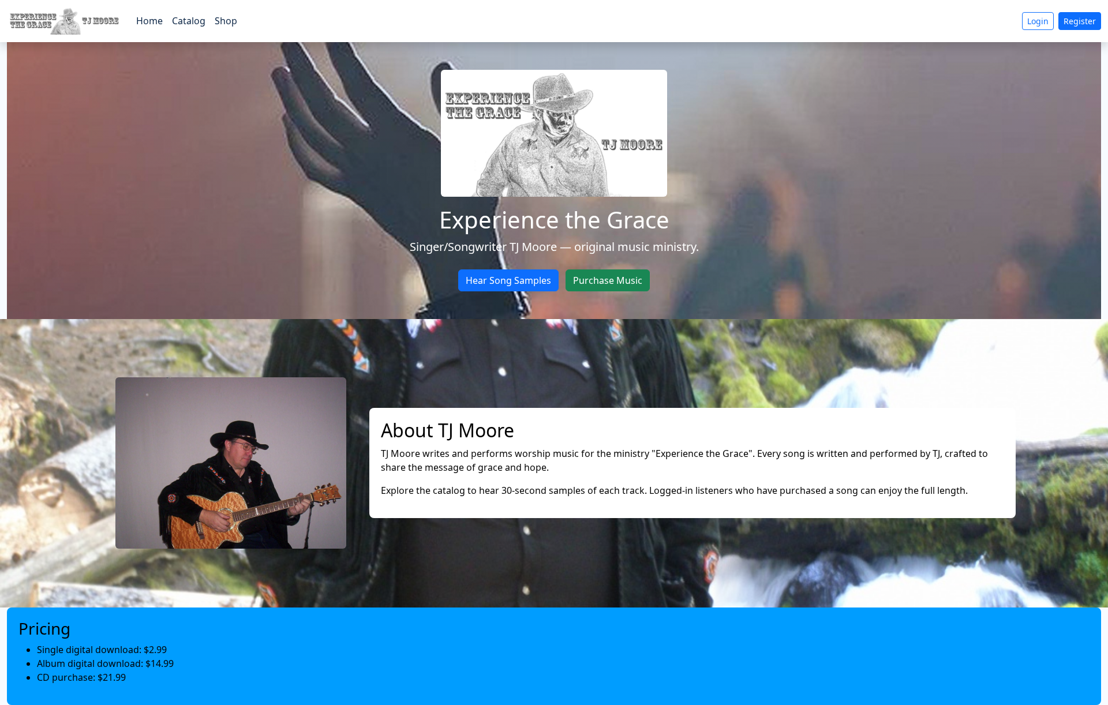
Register (1080, 21)
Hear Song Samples (508, 280)
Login (1038, 21)
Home (149, 20)
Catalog (188, 20)
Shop (226, 20)
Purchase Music (607, 280)
